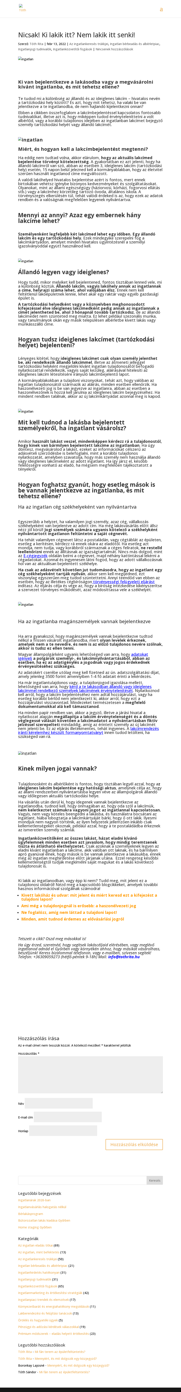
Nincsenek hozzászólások (114, 49)
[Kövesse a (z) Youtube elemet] (96, 987)
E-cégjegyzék (35, 555)
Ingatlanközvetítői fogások (72, 49)
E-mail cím (25, 1117)
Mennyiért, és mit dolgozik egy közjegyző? (66, 1358)
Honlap (23, 1131)
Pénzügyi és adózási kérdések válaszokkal (48, 1327)
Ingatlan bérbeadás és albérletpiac (134, 44)
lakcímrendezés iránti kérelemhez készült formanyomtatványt (88, 730)
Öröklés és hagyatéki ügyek (38, 1320)
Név (21, 1104)
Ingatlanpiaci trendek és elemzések (43, 1300)
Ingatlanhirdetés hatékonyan (39, 1272)
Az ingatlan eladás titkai (35, 1245)
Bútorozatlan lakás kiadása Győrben (44, 1220)
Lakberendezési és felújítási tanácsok (45, 1313)
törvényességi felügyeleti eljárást (124, 581)
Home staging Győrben (35, 1227)
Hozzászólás (29, 1053)
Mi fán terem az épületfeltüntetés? (60, 1352)
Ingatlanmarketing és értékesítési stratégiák (50, 1293)
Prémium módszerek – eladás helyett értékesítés (53, 1334)
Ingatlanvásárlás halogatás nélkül (42, 1207)
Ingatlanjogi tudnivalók (34, 49)
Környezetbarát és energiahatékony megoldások (53, 1306)
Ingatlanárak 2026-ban (34, 1200)
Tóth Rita (36, 44)
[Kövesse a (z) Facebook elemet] (87, 987)
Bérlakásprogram (30, 1214)
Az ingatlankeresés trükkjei (88, 44)
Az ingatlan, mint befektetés (38, 1252)
